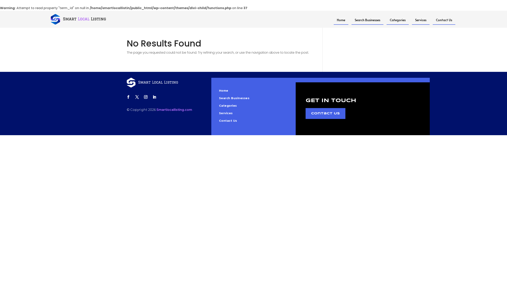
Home (341, 20)
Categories (398, 20)
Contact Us (444, 20)
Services (420, 20)
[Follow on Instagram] (145, 97)
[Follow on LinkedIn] (154, 97)
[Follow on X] (137, 97)
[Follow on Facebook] (128, 97)
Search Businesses (367, 20)
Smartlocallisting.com (174, 110)
